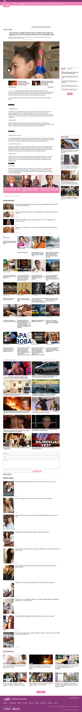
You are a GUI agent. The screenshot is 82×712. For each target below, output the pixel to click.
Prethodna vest (12, 87)
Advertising (61, 706)
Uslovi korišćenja (75, 706)
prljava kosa (16, 196)
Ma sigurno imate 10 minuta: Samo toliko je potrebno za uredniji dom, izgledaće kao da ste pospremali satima (66, 685)
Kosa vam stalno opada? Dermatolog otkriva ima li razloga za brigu (70, 73)
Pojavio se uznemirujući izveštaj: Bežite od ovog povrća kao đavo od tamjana (69, 198)
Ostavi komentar (37, 471)
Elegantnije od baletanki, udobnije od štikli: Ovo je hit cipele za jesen (32, 532)
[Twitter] (75, 698)
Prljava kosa (11, 90)
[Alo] (4, 0)
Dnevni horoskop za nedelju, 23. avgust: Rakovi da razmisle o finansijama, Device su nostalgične (70, 81)
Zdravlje (28, 3)
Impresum (67, 706)
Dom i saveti (49, 3)
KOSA (10, 196)
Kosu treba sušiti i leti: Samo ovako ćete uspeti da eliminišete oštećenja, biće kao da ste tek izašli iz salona (37, 549)
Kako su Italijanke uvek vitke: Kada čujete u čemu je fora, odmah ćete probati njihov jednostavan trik (35, 566)
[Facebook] (70, 698)
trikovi (6, 196)
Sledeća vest (51, 87)
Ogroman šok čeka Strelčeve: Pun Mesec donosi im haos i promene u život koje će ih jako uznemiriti (24, 83)
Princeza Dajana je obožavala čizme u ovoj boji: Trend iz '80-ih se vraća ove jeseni (35, 481)
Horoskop (55, 3)
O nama (50, 706)
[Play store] (7, 709)
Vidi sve (69, 93)
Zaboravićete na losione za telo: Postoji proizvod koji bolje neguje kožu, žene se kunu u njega (36, 516)
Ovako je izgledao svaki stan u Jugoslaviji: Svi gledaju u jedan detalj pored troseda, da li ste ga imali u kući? (69, 183)
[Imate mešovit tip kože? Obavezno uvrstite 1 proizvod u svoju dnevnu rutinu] (8, 505)
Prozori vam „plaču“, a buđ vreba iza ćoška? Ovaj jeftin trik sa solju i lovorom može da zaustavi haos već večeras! (70, 167)
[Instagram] (73, 698)
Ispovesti (38, 3)
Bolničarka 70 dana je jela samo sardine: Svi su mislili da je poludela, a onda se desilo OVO (70, 151)
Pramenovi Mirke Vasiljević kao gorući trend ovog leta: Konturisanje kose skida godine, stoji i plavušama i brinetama (36, 204)
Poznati (43, 3)
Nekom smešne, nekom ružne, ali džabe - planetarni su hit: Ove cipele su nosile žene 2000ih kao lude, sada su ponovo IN (37, 633)
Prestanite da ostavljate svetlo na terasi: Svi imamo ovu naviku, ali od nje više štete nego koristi (70, 77)
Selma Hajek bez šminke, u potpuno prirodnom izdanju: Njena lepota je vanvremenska (47, 83)
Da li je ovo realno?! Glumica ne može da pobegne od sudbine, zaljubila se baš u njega (70, 86)
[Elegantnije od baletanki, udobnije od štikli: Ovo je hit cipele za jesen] (8, 539)
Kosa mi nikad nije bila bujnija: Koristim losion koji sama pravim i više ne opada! (34, 616)
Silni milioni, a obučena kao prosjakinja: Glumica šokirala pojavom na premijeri (34, 582)
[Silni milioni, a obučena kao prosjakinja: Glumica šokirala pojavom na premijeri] (8, 589)
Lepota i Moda (21, 3)
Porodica (33, 3)
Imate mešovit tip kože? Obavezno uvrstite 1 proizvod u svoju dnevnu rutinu (33, 498)
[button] (36, 39)
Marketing (55, 706)
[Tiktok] (78, 698)
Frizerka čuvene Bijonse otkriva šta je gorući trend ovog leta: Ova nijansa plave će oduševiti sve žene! (35, 220)
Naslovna (14, 3)
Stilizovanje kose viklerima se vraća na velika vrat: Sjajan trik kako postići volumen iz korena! (36, 228)
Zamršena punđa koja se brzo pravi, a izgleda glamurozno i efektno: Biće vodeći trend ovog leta (36, 212)
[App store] (16, 709)
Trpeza (60, 3)
